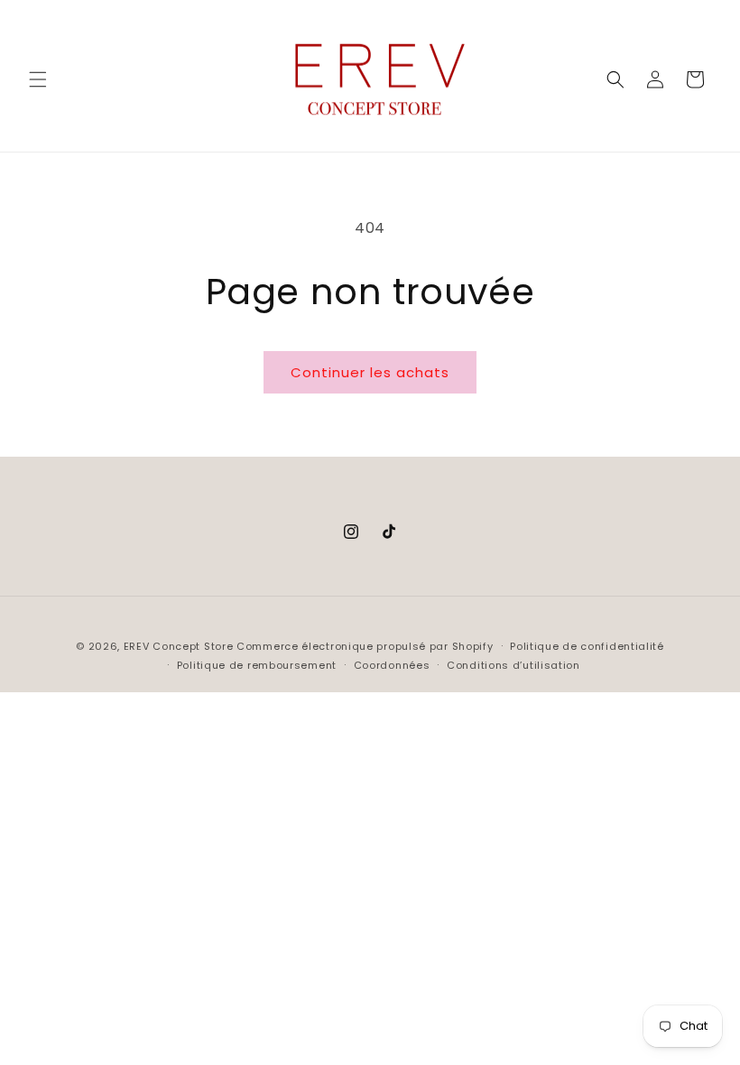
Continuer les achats (370, 372)
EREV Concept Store (179, 646)
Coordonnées (392, 665)
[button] (38, 79)
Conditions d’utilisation (513, 665)
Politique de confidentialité (587, 646)
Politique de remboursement (257, 665)
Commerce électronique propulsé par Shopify (364, 646)
